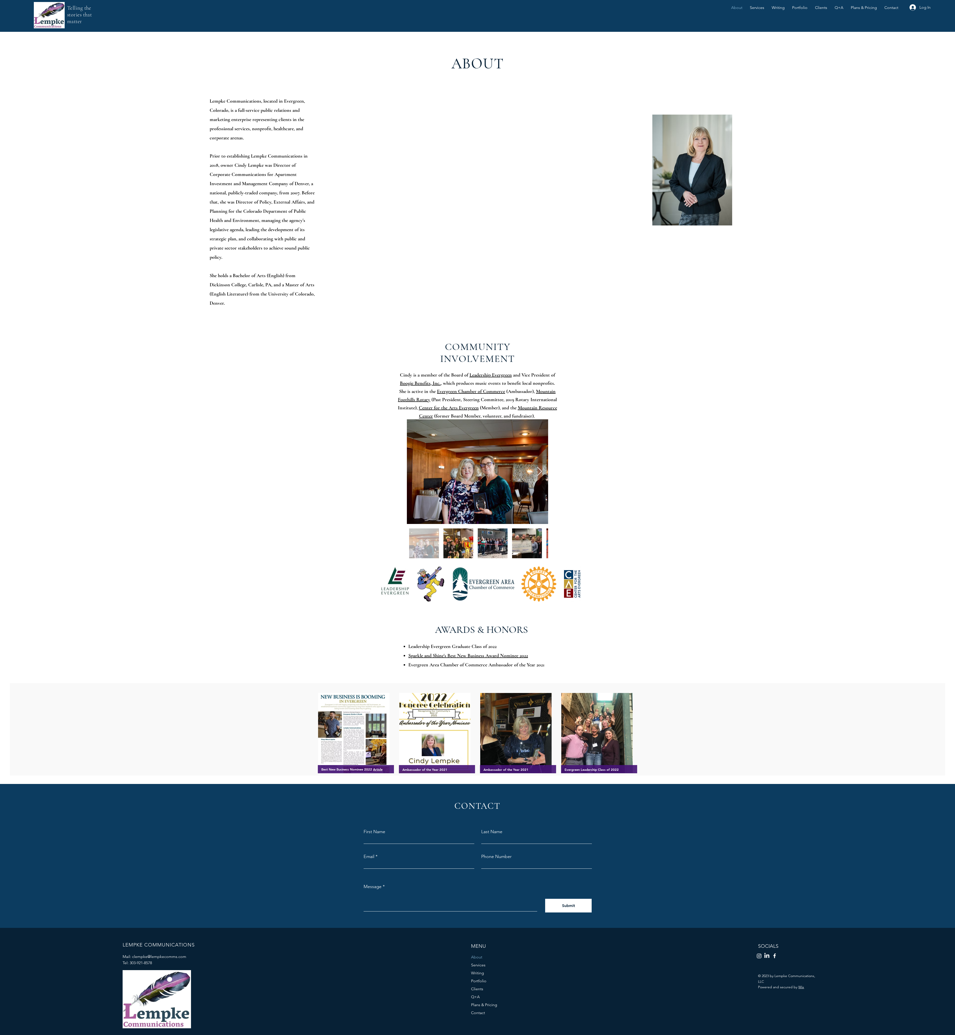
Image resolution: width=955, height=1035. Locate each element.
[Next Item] (539, 471)
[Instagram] (759, 956)
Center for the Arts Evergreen (449, 408)
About (476, 957)
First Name (374, 831)
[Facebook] (774, 956)
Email (369, 856)
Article (377, 769)
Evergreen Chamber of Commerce (471, 391)
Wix (801, 987)
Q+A (475, 996)
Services (478, 965)
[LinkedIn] (767, 956)
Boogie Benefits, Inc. (420, 383)
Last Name (491, 831)
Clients (477, 989)
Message (373, 886)
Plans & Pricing (484, 1004)
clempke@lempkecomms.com (159, 956)
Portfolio (478, 981)
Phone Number (496, 856)
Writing (477, 973)
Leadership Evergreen (491, 375)
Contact (478, 1012)
